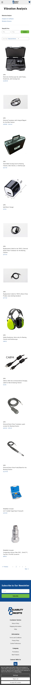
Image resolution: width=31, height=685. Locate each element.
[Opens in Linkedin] (15, 664)
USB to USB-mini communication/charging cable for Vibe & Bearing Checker (15, 381)
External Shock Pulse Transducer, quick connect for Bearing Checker (14, 425)
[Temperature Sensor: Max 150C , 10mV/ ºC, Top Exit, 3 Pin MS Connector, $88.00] (15, 534)
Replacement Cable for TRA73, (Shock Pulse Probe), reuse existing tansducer (15, 295)
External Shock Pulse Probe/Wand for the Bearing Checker (15, 468)
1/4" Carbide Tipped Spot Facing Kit (13, 511)
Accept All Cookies (15, 682)
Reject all (15, 679)
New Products (15, 654)
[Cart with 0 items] (29, 2)
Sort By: (5, 38)
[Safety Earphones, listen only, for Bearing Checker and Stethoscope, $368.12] (15, 319)
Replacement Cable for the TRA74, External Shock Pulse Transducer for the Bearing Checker (15, 250)
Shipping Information (15, 626)
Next (26, 569)
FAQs (15, 629)
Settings (15, 675)
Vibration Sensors (7, 21)
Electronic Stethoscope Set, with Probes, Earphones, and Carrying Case (14, 78)
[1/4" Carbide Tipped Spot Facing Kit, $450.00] (15, 492)
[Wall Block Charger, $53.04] (15, 188)
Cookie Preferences (15, 643)
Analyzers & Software (8, 19)
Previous (5, 566)
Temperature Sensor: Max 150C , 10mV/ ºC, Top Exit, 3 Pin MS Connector (15, 553)
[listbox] (14, 38)
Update (25, 32)
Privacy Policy (15, 640)
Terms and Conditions (15, 637)
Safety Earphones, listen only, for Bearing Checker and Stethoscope (14, 338)
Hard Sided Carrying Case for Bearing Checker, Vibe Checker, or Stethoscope (14, 164)
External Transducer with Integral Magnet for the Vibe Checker (14, 121)
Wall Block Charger (8, 207)
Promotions (15, 652)
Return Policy (15, 623)
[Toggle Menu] (2, 2)
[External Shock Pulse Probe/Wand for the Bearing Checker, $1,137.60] (15, 449)
